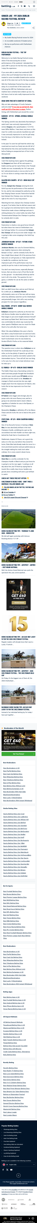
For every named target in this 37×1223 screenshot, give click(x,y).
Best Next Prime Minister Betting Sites (16, 1089)
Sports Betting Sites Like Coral (13, 814)
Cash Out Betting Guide (10, 1135)
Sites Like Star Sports (20, 858)
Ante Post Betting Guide (10, 1138)
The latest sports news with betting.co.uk (16, 10)
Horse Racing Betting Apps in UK (14, 1009)
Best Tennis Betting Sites (11, 918)
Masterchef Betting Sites (11, 1109)
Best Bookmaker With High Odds (14, 792)
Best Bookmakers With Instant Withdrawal (17, 801)
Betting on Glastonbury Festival (14, 1094)
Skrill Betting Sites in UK (11, 1037)
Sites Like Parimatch (20, 849)
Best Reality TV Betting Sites (13, 1071)
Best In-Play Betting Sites (11, 783)
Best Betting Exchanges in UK (13, 789)
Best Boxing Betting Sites (12, 894)
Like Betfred (21, 823)
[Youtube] (24, 6)
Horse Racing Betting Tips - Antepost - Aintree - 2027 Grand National (18, 566)
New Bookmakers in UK (11, 768)
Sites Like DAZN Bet (20, 876)
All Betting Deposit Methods (13, 1022)
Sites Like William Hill (21, 820)
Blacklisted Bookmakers (11, 795)
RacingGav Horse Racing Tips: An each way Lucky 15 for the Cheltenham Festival (17, 708)
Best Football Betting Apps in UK (14, 1000)
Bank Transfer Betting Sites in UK (14, 1040)
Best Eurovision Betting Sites (13, 1077)
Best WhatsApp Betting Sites (13, 777)
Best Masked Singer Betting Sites (14, 1086)
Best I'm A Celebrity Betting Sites (14, 1083)
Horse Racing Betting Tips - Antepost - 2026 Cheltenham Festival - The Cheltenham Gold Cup (18, 673)
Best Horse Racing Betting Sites (14, 927)
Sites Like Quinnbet (20, 826)
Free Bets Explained (9, 1141)
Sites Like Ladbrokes (20, 817)
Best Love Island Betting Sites (13, 1074)
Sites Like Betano (19, 870)
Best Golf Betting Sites (11, 915)
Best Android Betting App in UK (13, 1003)
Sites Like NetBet (19, 834)
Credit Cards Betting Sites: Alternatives (16, 1052)
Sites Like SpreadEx (20, 867)
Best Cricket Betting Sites (12, 924)
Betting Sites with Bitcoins (12, 1049)
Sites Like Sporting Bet (21, 864)
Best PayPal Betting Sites (12, 771)
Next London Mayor (10, 1115)
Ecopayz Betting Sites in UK (12, 1031)
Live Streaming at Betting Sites (12, 1132)
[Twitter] (21, 6)
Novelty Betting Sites (10, 1068)
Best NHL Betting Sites (11, 903)
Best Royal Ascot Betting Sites (13, 909)
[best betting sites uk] (8, 6)
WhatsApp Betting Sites (10, 1129)
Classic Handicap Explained (12, 1150)
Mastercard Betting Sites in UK (13, 1028)
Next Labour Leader (10, 1112)
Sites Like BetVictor (20, 829)
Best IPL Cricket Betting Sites (13, 930)
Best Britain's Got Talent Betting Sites (16, 1092)
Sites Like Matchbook (20, 852)
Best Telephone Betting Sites (13, 780)
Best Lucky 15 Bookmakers (12, 798)
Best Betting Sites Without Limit (14, 786)
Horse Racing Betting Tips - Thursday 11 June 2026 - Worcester (18, 532)
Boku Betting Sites (9, 1055)
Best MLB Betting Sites (11, 900)
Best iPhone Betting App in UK (13, 1006)
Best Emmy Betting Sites (11, 1080)
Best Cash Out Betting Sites (12, 774)
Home (3, 10)
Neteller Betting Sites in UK (12, 1034)
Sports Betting (8, 817)
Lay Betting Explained (10, 1153)
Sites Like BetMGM (20, 846)
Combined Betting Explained (12, 1147)
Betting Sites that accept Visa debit (15, 1046)
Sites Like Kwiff (18, 837)
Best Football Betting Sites (12, 891)
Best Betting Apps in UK (11, 997)
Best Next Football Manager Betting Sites (17, 933)
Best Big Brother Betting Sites (13, 1097)
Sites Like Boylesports (21, 840)
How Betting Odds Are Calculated (13, 1144)
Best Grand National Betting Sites (14, 906)
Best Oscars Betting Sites (12, 1100)
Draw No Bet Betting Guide (11, 1156)
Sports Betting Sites (10, 823)
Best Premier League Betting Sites (15, 897)
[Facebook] (18, 6)
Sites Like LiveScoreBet (21, 861)
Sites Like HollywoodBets (22, 855)
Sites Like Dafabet (19, 873)
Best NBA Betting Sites (11, 921)
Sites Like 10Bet (19, 843)
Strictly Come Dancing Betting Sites (15, 1106)
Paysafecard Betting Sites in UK (14, 1025)
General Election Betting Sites (13, 1103)
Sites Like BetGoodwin (21, 831)
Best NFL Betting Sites (11, 912)
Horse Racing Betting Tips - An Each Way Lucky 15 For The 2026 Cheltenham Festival (18, 638)
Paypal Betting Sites (10, 1043)
